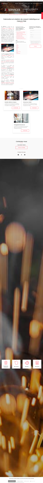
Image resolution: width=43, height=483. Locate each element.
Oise (7, 14)
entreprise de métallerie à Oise (8, 55)
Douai (17, 48)
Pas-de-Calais (18, 51)
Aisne (17, 44)
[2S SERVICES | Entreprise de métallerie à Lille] (4, 3)
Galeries (36, 0)
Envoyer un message (21, 147)
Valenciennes (18, 53)
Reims (17, 52)
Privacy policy (33, 481)
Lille (16, 49)
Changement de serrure (19, 124)
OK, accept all (12, 481)
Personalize (27, 481)
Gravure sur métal (27, 102)
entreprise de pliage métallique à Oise (7, 82)
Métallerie (16, 3)
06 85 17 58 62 (4, 0)
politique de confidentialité (35, 43)
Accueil (33, 0)
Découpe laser (21, 3)
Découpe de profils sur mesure (37, 3)
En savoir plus (16, 107)
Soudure (28, 3)
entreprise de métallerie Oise (8, 28)
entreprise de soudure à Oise (7, 76)
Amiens (17, 45)
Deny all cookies (20, 481)
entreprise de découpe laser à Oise (7, 61)
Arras (17, 46)
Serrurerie (25, 3)
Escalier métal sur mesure (10, 102)
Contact (40, 0)
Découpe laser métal (19, 36)
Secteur (5, 14)
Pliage (31, 3)
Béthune (17, 47)
